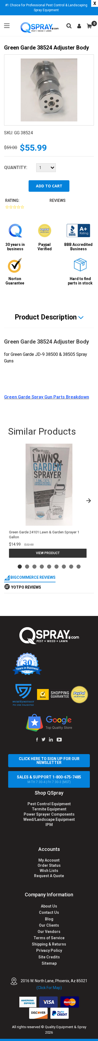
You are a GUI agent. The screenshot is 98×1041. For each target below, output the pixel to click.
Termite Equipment (49, 809)
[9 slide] (78, 567)
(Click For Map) (49, 987)
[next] (88, 500)
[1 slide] (20, 567)
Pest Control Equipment (49, 804)
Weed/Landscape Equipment (49, 819)
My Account (49, 860)
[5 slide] (49, 567)
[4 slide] (42, 567)
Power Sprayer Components (49, 814)
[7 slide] (64, 567)
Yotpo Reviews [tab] (26, 587)
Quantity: (15, 167)
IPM (49, 824)
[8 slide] (71, 567)
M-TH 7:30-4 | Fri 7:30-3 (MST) (49, 779)
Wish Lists (49, 870)
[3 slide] (34, 567)
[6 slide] (56, 567)
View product (48, 553)
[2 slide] (27, 567)
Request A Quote (49, 876)
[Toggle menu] (7, 25)
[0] (89, 26)
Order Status (49, 865)
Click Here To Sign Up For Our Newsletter (49, 761)
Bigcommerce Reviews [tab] (33, 577)
